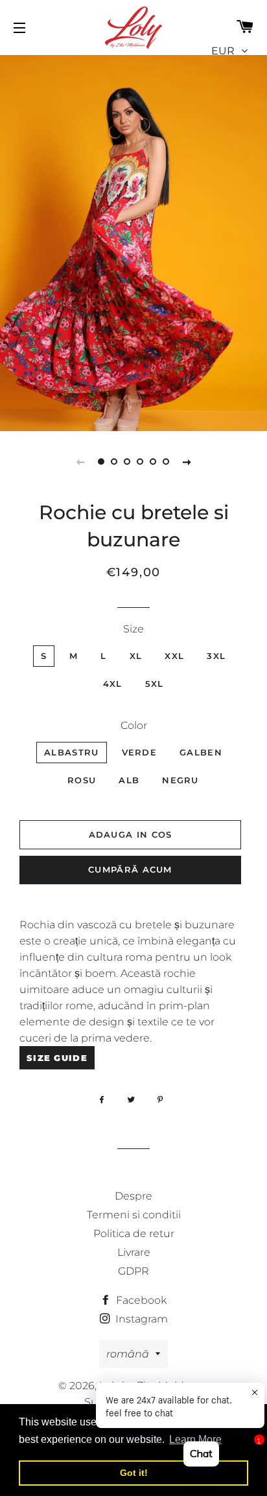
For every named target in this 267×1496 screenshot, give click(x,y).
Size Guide (57, 1058)
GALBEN (201, 752)
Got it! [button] (134, 1473)
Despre (133, 1196)
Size (133, 629)
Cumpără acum (130, 869)
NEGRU (180, 780)
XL (136, 656)
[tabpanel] (133, 241)
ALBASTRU (71, 752)
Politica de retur (133, 1233)
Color (134, 725)
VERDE (139, 752)
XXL (174, 656)
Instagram (140, 1319)
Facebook (140, 1300)
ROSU (81, 780)
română (127, 1354)
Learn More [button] (195, 1439)
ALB (129, 780)
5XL (154, 683)
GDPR (133, 1271)
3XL (216, 656)
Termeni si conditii (134, 1215)
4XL (112, 683)
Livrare (133, 1252)
